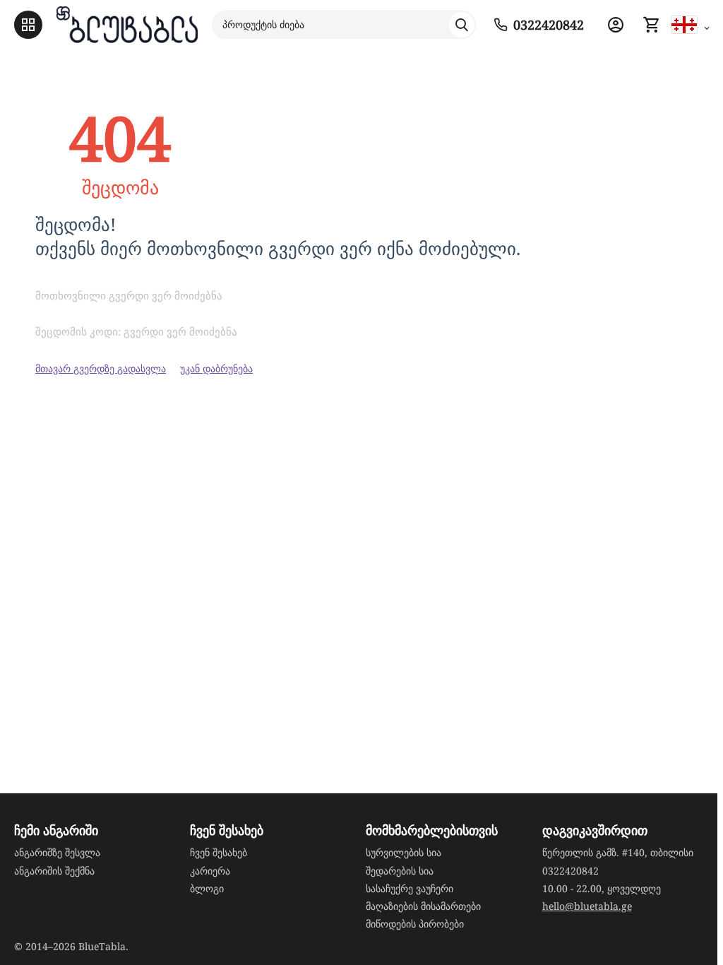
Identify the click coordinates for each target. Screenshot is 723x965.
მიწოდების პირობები (415, 923)
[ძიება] (461, 24)
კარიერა (210, 870)
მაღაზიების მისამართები (423, 906)
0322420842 (570, 870)
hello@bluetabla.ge (587, 906)
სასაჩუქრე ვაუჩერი (409, 888)
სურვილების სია (403, 852)
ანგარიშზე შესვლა (57, 852)
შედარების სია (400, 870)
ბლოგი (207, 888)
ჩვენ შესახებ (218, 852)
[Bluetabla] (127, 24)
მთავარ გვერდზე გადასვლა (100, 368)
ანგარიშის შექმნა (54, 870)
